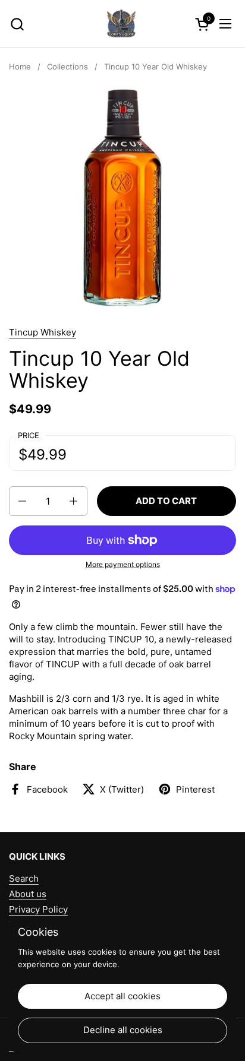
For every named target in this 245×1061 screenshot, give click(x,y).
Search (24, 878)
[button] (17, 24)
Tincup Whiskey (42, 332)
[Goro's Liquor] (121, 24)
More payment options (123, 564)
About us (27, 894)
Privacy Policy (38, 909)
